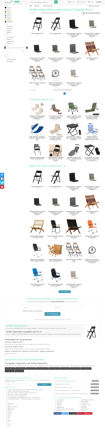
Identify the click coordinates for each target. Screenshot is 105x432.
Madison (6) (10, 26)
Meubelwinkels (60, 407)
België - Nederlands (13, 406)
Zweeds (10, 412)
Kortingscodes (84, 403)
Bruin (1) (9, 12)
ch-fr (9, 416)
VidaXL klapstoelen (75, 368)
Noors (9, 411)
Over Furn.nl (60, 401)
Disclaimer (59, 404)
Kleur (7, 5)
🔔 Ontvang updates (52, 314)
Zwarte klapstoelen (10, 368)
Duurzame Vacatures (13, 396)
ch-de (9, 414)
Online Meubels (60, 400)
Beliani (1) (9, 32)
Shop (7, 35)
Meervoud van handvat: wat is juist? (76, 387)
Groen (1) (9, 14)
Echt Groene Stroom (13, 392)
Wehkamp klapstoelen (54, 368)
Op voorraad (10, 61)
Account (91, 2)
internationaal (22, 396)
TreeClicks (10, 389)
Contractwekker (12, 397)
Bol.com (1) (10, 43)
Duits (9, 417)
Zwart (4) (9, 7)
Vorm (7, 55)
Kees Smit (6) (10, 37)
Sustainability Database (14, 399)
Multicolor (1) (10, 22)
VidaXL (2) (9, 30)
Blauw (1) (9, 16)
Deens (9, 425)
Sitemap (59, 406)
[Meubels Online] (30, 6)
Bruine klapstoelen (31, 368)
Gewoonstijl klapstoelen (42, 368)
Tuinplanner (84, 406)
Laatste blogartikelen (61, 378)
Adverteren (84, 407)
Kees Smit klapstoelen (86, 368)
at (8, 426)
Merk (7, 24)
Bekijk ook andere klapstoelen (46, 165)
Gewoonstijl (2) (10, 41)
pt (8, 419)
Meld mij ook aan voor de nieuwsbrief (32, 311)
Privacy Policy (60, 410)
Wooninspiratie (85, 409)
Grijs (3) (9, 10)
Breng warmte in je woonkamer (76, 384)
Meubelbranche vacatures (87, 400)
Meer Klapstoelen (65, 291)
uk (8, 423)
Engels (9, 420)
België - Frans (11, 408)
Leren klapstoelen (9, 371)
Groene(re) (17, 1)
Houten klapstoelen (20, 368)
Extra (7, 57)
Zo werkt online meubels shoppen (65, 409)
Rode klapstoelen (19, 371)
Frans (9, 405)
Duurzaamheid (84, 401)
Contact (83, 410)
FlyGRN (9, 391)
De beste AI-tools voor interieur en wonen (76, 381)
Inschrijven (44, 384)
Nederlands (11, 403)
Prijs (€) (8, 45)
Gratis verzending (11, 59)
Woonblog (59, 403)
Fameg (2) (9, 28)
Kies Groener (11, 394)
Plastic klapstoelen (65, 368)
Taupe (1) (9, 18)
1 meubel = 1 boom (86, 404)
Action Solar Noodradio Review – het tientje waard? (76, 390)
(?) (99, 13)
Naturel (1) (9, 20)
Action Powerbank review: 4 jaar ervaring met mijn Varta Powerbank (76, 393)
